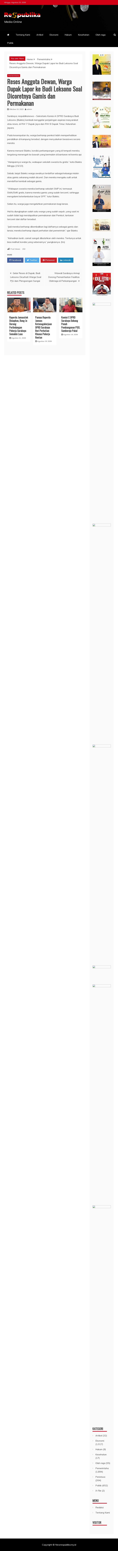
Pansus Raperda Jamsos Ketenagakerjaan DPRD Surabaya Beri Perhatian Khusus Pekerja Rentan (43, 327)
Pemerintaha (13, 75)
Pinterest (50, 260)
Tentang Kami (23, 34)
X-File (98, 1490)
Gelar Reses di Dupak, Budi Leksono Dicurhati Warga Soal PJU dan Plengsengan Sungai (25, 277)
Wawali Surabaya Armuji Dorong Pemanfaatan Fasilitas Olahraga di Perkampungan (64, 277)
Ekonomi (54, 34)
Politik (10, 42)
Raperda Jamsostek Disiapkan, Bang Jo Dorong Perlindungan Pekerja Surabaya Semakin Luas (18, 325)
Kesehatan (83, 34)
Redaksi (99, 1507)
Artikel (39, 34)
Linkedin (66, 260)
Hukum (68, 34)
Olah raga (100, 34)
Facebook (16, 260)
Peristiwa (100, 1476)
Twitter (33, 260)
